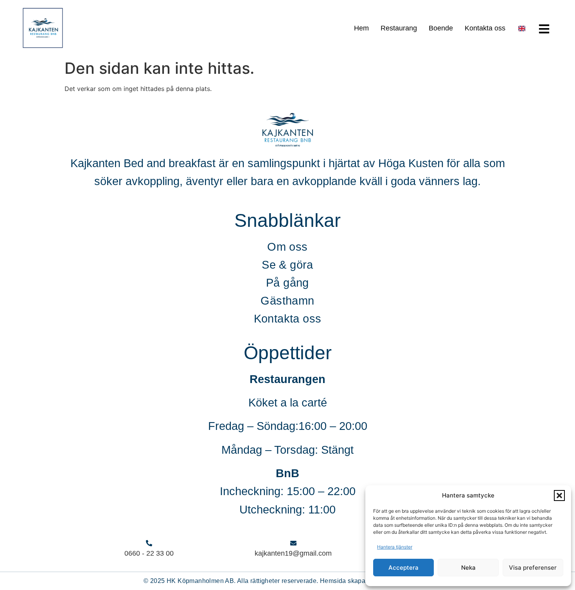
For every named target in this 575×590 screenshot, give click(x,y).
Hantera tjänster (394, 547)
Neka (468, 567)
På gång (287, 282)
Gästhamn (287, 300)
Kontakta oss (485, 28)
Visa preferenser (533, 567)
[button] (559, 495)
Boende (441, 28)
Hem (361, 28)
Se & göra (287, 264)
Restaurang (399, 28)
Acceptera (403, 567)
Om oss (287, 247)
